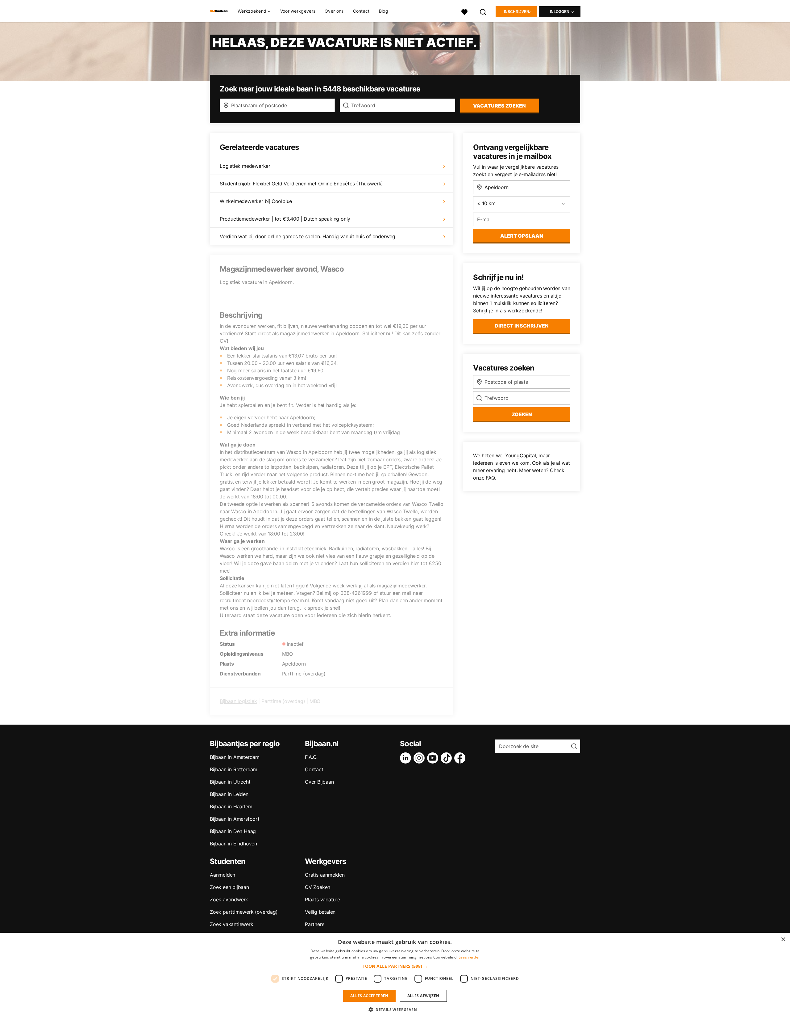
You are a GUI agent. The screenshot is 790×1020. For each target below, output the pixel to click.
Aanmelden (222, 875)
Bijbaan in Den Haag (233, 831)
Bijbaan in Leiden (229, 794)
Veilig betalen (320, 912)
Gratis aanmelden (325, 875)
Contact (361, 11)
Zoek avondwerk (229, 899)
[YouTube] (434, 758)
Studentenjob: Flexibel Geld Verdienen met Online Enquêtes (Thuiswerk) (301, 183)
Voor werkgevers (298, 11)
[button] (395, 966)
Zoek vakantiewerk (231, 924)
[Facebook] (461, 758)
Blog (383, 11)
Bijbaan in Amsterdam (235, 757)
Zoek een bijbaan (229, 887)
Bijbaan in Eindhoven (233, 843)
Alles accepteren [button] (369, 995)
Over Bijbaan (319, 782)
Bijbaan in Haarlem (231, 806)
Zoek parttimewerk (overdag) (244, 912)
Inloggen (559, 12)
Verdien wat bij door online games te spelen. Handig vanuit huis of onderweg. (308, 236)
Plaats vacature (322, 899)
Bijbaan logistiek (238, 701)
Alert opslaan (521, 236)
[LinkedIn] (407, 758)
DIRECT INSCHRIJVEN (522, 326)
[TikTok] (447, 758)
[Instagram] (420, 758)
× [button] (783, 939)
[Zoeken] (483, 11)
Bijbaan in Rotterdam (233, 769)
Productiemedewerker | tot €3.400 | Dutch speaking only (285, 219)
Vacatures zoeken (499, 106)
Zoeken (522, 414)
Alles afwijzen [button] (423, 995)
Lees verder (469, 957)
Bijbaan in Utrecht (230, 782)
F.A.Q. (311, 757)
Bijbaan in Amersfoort (235, 819)
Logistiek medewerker (245, 166)
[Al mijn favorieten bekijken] (464, 11)
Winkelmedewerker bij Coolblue (256, 201)
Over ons (334, 11)
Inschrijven (516, 12)
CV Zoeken (317, 887)
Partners (314, 924)
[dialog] (395, 976)
